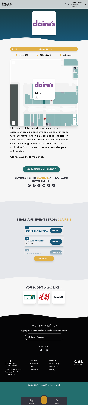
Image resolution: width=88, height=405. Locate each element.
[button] (77, 4)
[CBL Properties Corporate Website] (74, 362)
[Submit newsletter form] (60, 337)
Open (32, 49)
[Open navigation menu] (44, 400)
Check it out (57, 231)
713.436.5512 (45, 55)
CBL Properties (39, 385)
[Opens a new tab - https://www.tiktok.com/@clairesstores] (38, 185)
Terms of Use (54, 366)
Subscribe (33, 360)
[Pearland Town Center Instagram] (47, 350)
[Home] (33, 4)
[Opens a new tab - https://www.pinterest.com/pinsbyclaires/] (34, 185)
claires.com (67, 55)
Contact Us (34, 369)
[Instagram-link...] (29, 297)
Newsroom (34, 363)
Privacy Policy (54, 363)
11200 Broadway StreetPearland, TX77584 (13, 370)
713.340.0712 (10, 374)
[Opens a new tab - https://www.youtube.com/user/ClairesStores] (43, 185)
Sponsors (52, 360)
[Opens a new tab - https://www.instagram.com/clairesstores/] (29, 185)
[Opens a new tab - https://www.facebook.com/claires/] (48, 185)
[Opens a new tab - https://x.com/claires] (53, 185)
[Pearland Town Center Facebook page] (41, 350)
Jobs (31, 366)
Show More (44, 258)
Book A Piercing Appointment (41, 169)
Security (52, 369)
